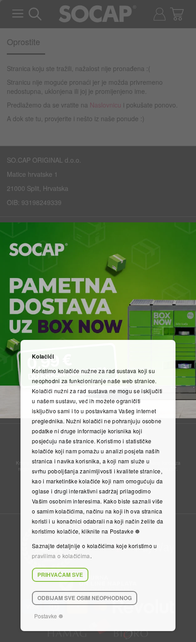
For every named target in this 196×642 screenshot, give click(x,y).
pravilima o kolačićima (61, 556)
